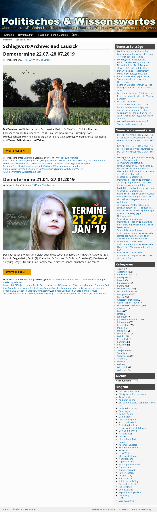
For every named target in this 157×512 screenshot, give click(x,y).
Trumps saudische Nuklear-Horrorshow (131, 80)
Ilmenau (49, 163)
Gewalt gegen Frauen (128, 302)
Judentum (122, 316)
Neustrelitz (16, 168)
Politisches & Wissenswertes (23, 509)
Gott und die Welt (128, 430)
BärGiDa (15, 160)
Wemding (16, 171)
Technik (121, 358)
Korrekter (123, 450)
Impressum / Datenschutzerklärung (135, 509)
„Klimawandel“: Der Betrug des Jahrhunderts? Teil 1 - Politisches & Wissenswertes (135, 207)
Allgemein (122, 271)
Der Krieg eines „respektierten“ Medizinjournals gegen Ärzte (133, 72)
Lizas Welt (124, 453)
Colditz (69, 160)
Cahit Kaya (124, 411)
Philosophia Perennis (129, 464)
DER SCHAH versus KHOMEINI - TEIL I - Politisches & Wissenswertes (135, 136)
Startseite (9, 35)
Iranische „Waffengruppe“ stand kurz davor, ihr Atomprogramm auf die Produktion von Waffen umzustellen (135, 184)
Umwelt (121, 361)
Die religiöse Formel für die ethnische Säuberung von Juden (133, 61)
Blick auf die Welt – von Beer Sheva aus (137, 404)
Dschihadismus (125, 291)
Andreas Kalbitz (91, 279)
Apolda (14, 282)
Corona (120, 285)
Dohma (47, 288)
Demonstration (21, 288)
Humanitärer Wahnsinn (129, 305)
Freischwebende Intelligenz (133, 428)
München (58, 166)
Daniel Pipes (125, 416)
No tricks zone (126, 458)
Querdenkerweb (127, 469)
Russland (122, 344)
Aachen (74, 279)
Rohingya (122, 341)
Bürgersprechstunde (83, 285)
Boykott (121, 280)
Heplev (122, 436)
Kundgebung (43, 290)
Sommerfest (35, 168)
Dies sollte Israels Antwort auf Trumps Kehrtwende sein (132, 122)
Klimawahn (123, 322)
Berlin (23, 160)
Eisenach (19, 163)
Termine (59, 168)
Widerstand (28, 171)
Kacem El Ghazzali (128, 444)
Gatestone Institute (127, 299)
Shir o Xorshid (126, 489)
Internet (121, 308)
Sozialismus (123, 353)
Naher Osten (123, 333)
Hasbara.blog (125, 433)
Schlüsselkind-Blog (128, 481)
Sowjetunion (123, 350)
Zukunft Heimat (98, 293)
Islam (96, 288)
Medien (121, 327)
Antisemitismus (125, 274)
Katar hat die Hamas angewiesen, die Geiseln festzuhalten (135, 224)
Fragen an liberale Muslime (53, 35)
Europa (120, 297)
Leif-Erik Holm (76, 290)
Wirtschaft (122, 367)
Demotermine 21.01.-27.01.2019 (39, 179)
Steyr (68, 293)
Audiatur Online (127, 399)
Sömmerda (59, 293)
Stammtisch (48, 168)
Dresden (91, 160)
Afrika (120, 268)
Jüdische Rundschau (127, 319)
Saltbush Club (126, 478)
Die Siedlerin (125, 486)
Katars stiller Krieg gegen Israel (133, 76)
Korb (14, 166)
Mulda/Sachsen (44, 166)
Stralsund (76, 293)
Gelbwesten (87, 288)
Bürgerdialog (33, 160)
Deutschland (79, 160)
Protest (39, 293)
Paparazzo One (126, 461)
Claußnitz (60, 160)
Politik (25, 168)
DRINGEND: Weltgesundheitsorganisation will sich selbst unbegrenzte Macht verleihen (135, 197)
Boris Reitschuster (128, 408)
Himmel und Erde (128, 439)
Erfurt (27, 163)
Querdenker (125, 467)
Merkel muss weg (27, 166)
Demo (10, 288)
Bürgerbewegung (49, 285)
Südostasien (123, 355)
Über (74, 35)
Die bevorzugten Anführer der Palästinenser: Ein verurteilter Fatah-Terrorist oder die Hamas (136, 54)
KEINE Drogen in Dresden (23, 290)
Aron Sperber (126, 397)
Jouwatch (123, 442)
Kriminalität (123, 325)
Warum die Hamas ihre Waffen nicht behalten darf (135, 247)
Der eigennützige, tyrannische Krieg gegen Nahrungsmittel (135, 213)
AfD (72, 157)
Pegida (25, 293)
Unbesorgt (124, 495)
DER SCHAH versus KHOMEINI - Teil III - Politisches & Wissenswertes (135, 147)
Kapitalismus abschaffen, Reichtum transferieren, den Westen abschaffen (135, 171)
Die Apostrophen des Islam (133, 394)
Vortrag (85, 293)
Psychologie (123, 339)
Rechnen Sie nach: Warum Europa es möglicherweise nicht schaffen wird (134, 87)
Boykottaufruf (25, 35)
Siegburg (48, 293)
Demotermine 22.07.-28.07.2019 (39, 54)
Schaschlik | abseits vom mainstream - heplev (130, 178)
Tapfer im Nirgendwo (130, 492)
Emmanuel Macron (70, 288)
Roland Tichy (125, 475)
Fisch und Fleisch (127, 422)
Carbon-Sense (126, 413)
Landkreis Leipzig (60, 290)
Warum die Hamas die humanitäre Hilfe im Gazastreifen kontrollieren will (135, 236)
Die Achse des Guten (129, 391)
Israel (120, 313)
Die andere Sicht (127, 484)
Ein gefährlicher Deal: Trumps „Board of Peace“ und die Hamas (133, 66)
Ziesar (38, 171)
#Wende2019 (62, 157)
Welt (119, 364)
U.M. (121, 498)
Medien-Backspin (128, 456)
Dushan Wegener (128, 419)
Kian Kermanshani (128, 447)
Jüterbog (69, 163)
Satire (120, 347)
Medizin (121, 330)
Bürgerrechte (48, 160)
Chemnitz (99, 285)
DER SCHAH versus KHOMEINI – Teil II (135, 142)
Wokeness (122, 370)
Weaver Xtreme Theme (105, 509)
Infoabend (59, 163)
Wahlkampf (70, 168)
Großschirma (37, 163)
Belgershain (26, 285)
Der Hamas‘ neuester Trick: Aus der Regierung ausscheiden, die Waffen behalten (135, 96)
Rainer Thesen (126, 472)
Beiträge (28, 157)
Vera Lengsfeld (126, 500)
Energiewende (124, 294)
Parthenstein (14, 293)
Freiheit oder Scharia (129, 425)
